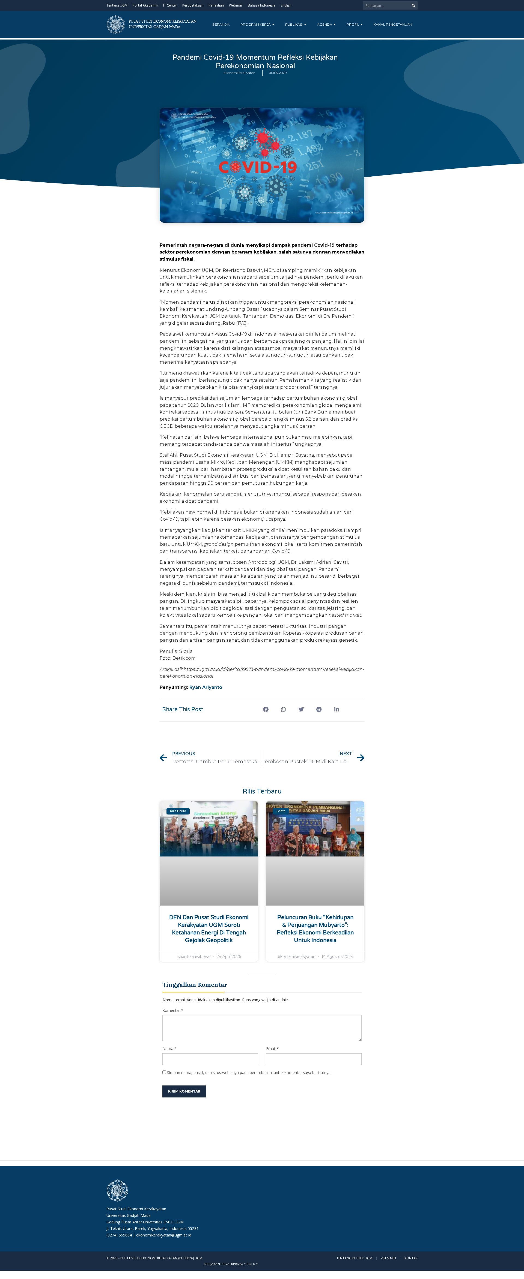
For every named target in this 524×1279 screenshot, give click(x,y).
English (286, 5)
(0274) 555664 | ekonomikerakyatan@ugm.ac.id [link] (148, 1235)
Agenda (325, 24)
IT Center (170, 5)
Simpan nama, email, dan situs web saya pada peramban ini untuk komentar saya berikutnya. (249, 1072)
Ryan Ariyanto (205, 687)
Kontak (411, 1258)
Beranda (221, 24)
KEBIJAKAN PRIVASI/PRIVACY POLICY (231, 1264)
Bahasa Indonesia (261, 5)
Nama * (169, 1048)
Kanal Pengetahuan (393, 24)
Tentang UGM (116, 5)
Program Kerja (256, 24)
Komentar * (172, 1010)
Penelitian (216, 5)
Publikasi (294, 24)
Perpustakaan (193, 5)
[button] (266, 710)
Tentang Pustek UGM (354, 1258)
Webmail (236, 5)
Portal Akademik (145, 5)
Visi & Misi (388, 1258)
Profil (353, 24)
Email (271, 1048)
